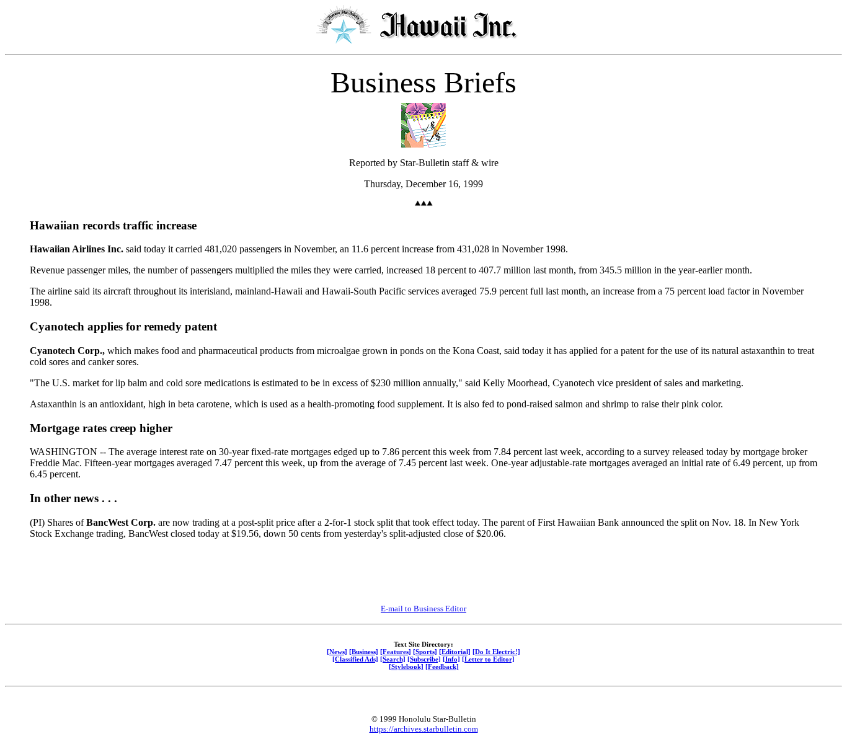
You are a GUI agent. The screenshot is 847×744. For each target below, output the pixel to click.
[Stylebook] (406, 666)
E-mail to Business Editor (423, 608)
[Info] (451, 659)
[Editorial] (455, 651)
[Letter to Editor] (488, 659)
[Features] (395, 651)
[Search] (393, 659)
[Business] (363, 651)
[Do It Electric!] (496, 651)
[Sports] (425, 651)
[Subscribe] (424, 659)
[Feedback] (442, 666)
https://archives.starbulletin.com (424, 728)
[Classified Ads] (355, 659)
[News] (337, 651)
